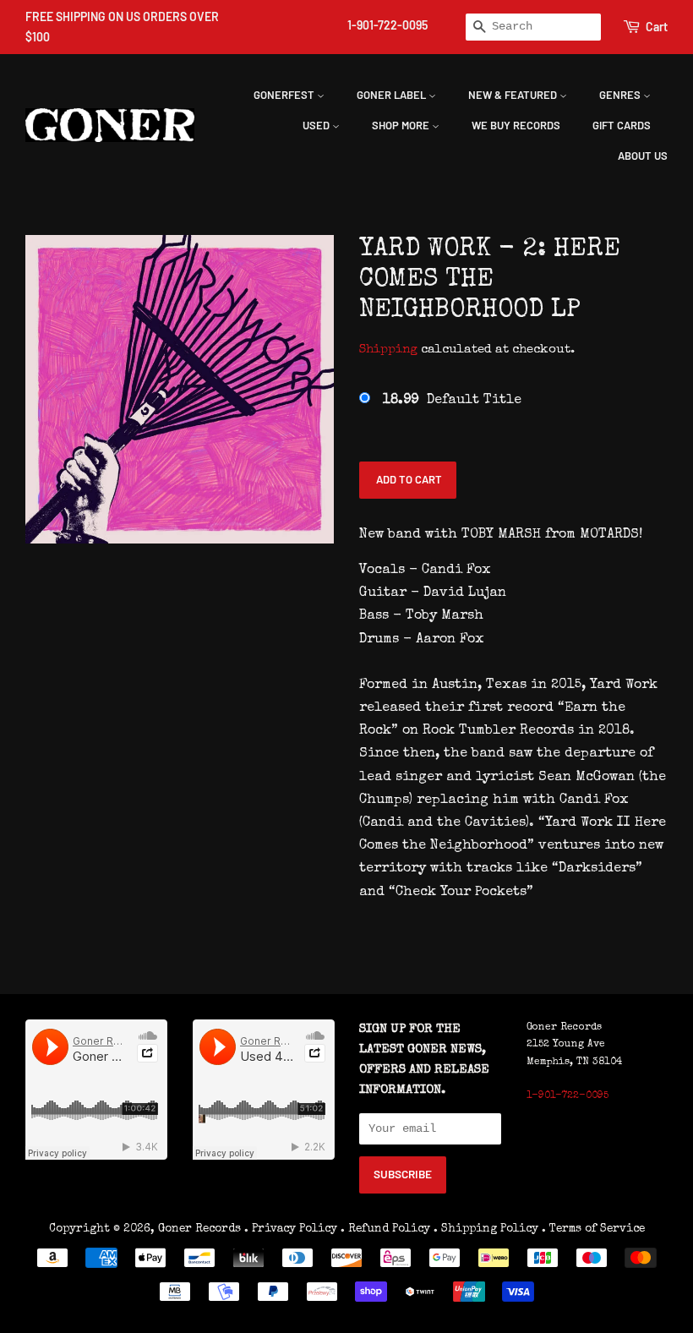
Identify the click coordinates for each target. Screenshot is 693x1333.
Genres (621, 94)
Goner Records (201, 1229)
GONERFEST (285, 94)
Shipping (388, 349)
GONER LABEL (392, 94)
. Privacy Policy (290, 1229)
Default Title (452, 400)
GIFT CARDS (621, 125)
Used (317, 125)
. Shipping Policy (486, 1229)
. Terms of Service (593, 1229)
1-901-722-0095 (387, 25)
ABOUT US (643, 155)
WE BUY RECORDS (516, 125)
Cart (657, 26)
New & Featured (513, 94)
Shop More (402, 125)
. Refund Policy (385, 1229)
